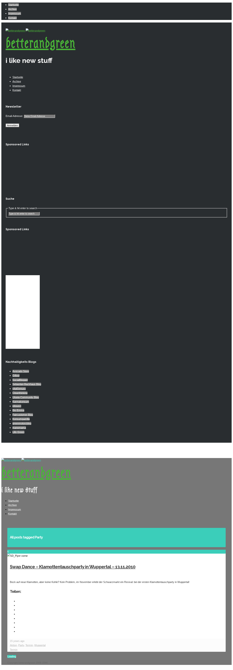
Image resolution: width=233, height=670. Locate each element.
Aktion (13, 645)
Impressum (14, 13)
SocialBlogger (20, 379)
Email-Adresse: (15, 116)
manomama (19, 427)
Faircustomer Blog (22, 414)
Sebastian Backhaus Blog (26, 384)
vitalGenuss (19, 388)
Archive (12, 9)
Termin (29, 645)
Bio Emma (18, 410)
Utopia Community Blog (25, 397)
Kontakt (12, 17)
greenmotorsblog (21, 423)
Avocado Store (20, 371)
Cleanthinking (19, 392)
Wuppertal (40, 645)
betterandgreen (40, 43)
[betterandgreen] (25, 30)
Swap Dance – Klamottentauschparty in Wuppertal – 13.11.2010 (72, 566)
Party (21, 645)
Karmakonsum (20, 401)
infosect (16, 406)
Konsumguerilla (21, 418)
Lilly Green (18, 432)
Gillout (15, 375)
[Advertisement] (23, 169)
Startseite (13, 4)
